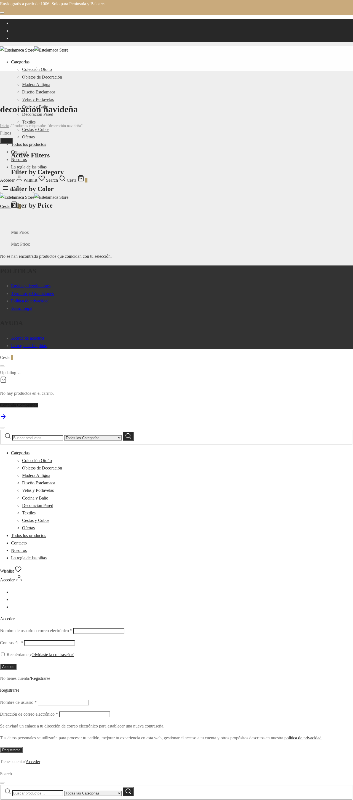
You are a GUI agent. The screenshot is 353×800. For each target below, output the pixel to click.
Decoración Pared (37, 505)
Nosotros (19, 550)
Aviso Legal (21, 308)
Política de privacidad (30, 301)
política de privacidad (303, 737)
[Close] (2, 13)
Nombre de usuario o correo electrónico (36, 630)
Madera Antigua (36, 84)
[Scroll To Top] (3, 418)
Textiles (29, 122)
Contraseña (11, 642)
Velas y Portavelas (38, 99)
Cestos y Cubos (35, 129)
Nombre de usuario (18, 702)
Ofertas (28, 137)
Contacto (19, 543)
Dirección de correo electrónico (29, 714)
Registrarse (40, 678)
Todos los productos (28, 144)
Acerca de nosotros (27, 338)
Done (6, 141)
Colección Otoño (37, 69)
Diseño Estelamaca (38, 92)
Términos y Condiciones (32, 293)
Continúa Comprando (19, 405)
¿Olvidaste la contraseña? (52, 654)
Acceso (8, 667)
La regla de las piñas (29, 345)
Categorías (20, 62)
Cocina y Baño (35, 498)
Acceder (33, 761)
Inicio (4, 126)
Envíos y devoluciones (30, 285)
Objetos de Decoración (42, 77)
